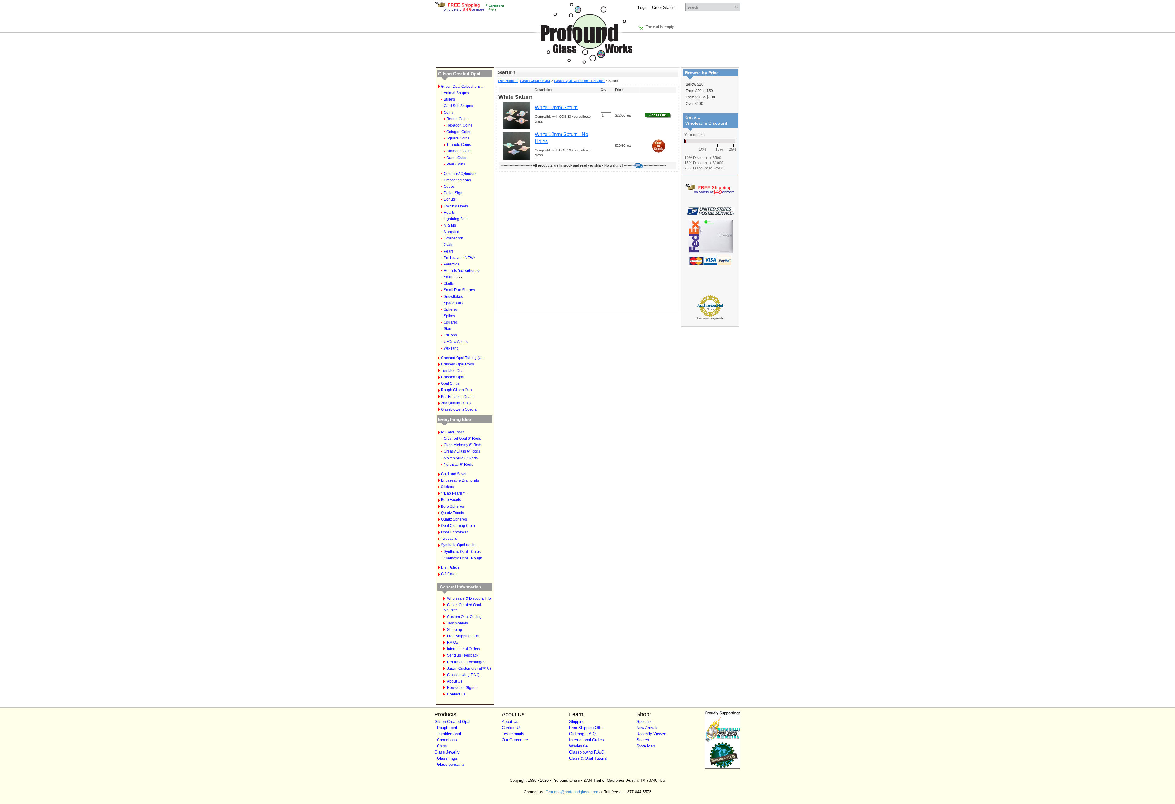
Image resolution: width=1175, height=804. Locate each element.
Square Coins (457, 138)
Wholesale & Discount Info (469, 598)
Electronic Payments (710, 318)
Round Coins (457, 119)
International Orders (463, 649)
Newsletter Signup (462, 688)
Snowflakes (453, 297)
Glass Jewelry (447, 752)
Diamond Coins (459, 151)
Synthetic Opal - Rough (463, 558)
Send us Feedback (462, 655)
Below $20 (694, 84)
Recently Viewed (651, 734)
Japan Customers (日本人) (469, 668)
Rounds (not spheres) (462, 271)
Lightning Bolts (456, 219)
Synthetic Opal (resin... (459, 545)
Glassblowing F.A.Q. (463, 675)
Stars (448, 329)
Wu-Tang (451, 348)
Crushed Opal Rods (457, 364)
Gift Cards (449, 574)
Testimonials (457, 623)
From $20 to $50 (699, 91)
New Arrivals (647, 727)
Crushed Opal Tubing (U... (462, 358)
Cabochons (447, 740)
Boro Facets (451, 500)
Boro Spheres (452, 506)
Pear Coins (455, 164)
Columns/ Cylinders (460, 174)
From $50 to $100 (700, 97)
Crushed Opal (452, 377)
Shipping (454, 630)
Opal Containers (454, 532)
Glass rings (447, 758)
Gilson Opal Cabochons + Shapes (579, 81)
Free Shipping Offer (463, 636)
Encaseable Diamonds (460, 480)
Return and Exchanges (466, 662)
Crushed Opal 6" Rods (462, 438)
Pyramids (451, 264)
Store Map (645, 746)
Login (642, 7)
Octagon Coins (458, 132)
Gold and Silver (454, 474)
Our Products (508, 81)
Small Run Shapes (459, 290)
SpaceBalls (453, 303)
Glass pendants (451, 764)
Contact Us (456, 694)
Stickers (447, 487)
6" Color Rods (452, 432)
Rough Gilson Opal (457, 390)
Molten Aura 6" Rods (461, 458)
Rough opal (447, 727)
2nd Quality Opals (456, 403)
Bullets (449, 99)
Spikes (449, 316)
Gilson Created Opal (459, 73)
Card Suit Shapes (458, 106)
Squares (451, 322)
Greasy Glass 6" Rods (462, 451)
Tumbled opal (449, 734)
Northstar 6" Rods (458, 464)
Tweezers (449, 538)
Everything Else (454, 419)
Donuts (450, 199)
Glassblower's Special (459, 409)
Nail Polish (450, 567)
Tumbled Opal (452, 371)
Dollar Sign (453, 193)
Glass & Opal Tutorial (588, 758)
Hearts (449, 212)
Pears (448, 251)
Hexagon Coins (459, 125)
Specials (644, 721)
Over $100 (694, 104)
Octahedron (453, 238)
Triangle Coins (458, 145)
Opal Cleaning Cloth (458, 526)
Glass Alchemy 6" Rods (463, 445)
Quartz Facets (452, 513)
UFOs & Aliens (456, 341)
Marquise (451, 232)
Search (642, 740)
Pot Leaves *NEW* (459, 258)
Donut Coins (456, 158)
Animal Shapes (456, 93)
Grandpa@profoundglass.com (572, 792)
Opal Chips (450, 383)
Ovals (448, 245)
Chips (442, 746)
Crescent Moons (457, 180)
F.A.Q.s (453, 642)
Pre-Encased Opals (457, 397)
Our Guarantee (515, 740)
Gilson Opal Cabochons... (462, 86)
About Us (454, 681)
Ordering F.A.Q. (583, 734)
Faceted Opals (456, 206)
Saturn (449, 277)
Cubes (449, 186)
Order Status (663, 7)
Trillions (450, 335)
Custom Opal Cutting (464, 617)
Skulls (449, 283)
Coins (448, 112)
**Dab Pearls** (453, 493)
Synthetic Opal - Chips (462, 552)
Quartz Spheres (454, 519)
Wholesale (578, 746)
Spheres (451, 309)
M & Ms (450, 225)
